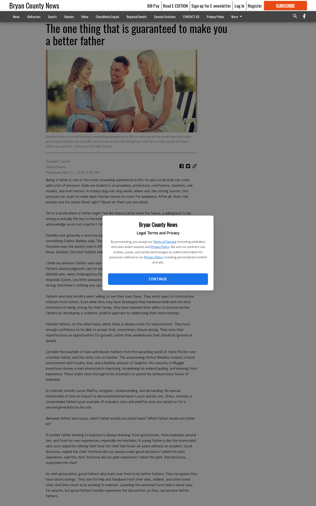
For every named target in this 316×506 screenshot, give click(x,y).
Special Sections (165, 16)
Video (84, 16)
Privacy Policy (160, 246)
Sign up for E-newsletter (211, 6)
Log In (239, 6)
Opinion (69, 16)
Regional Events (137, 16)
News (16, 16)
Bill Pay (153, 6)
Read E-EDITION (175, 6)
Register (255, 6)
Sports (52, 16)
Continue (158, 279)
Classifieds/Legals (107, 16)
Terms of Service (165, 241)
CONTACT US (191, 16)
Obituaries (33, 16)
